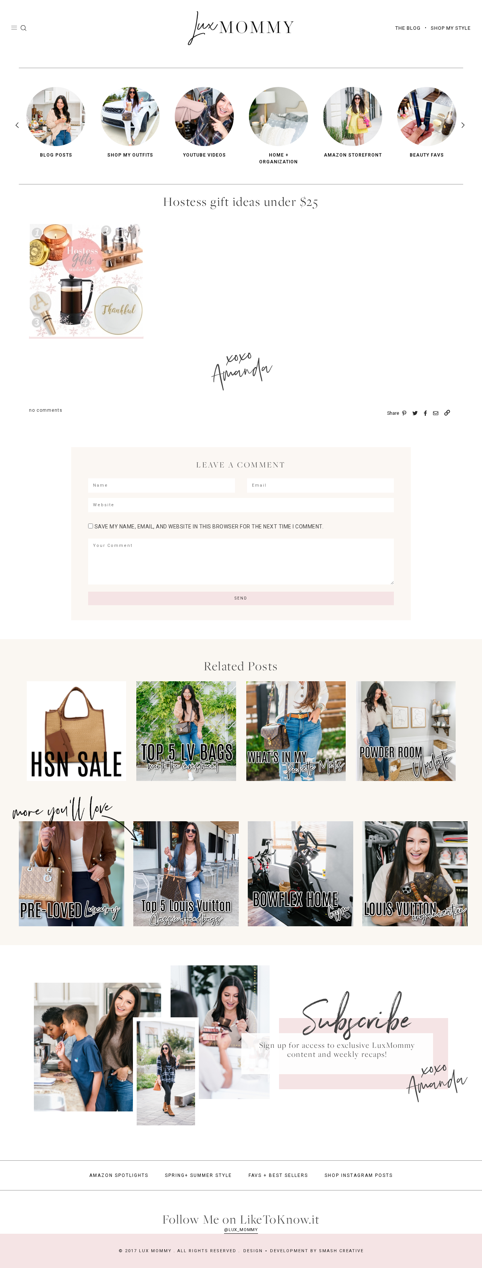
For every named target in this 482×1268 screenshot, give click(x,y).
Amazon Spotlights (118, 1175)
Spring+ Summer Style (198, 1175)
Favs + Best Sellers (278, 1175)
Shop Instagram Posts (359, 1175)
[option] (56, 122)
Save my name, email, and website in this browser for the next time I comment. (209, 527)
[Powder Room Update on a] (406, 778)
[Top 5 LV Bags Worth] (186, 778)
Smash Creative (341, 1250)
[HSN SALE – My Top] (77, 778)
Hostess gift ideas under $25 (241, 201)
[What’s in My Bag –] (296, 778)
